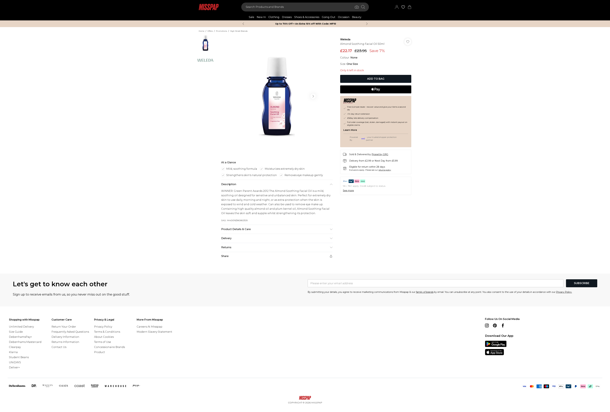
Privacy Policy (103, 326)
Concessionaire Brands (109, 347)
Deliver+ (14, 367)
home (201, 31)
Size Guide (16, 331)
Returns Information (65, 341)
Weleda (345, 39)
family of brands (424, 292)
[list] (277, 96)
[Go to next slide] (313, 96)
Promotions (221, 31)
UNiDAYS (15, 362)
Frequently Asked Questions (70, 331)
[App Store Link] (495, 348)
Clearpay (15, 347)
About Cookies (104, 336)
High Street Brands (239, 31)
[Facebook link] (503, 325)
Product (99, 352)
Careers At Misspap (149, 326)
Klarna (13, 352)
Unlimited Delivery (21, 326)
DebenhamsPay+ (20, 336)
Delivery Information (65, 336)
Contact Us (59, 347)
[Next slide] (367, 23)
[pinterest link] (495, 325)
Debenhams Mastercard (25, 341)
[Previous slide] (243, 23)
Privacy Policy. (564, 292)
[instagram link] (487, 325)
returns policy (384, 170)
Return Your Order (64, 326)
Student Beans (19, 357)
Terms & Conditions (107, 331)
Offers (210, 31)
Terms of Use (102, 341)
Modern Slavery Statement (154, 331)
